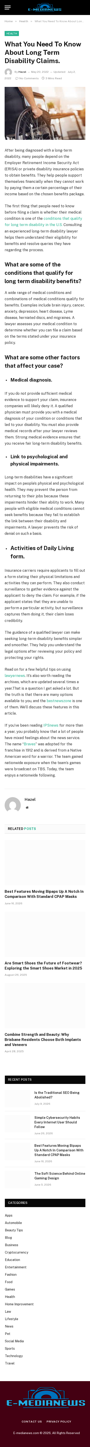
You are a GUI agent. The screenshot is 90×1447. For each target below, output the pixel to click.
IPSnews (50, 725)
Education (12, 1260)
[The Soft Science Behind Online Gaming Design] (17, 1179)
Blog (8, 1237)
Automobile (13, 1223)
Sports (10, 1348)
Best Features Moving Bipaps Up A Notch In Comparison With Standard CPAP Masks (59, 1150)
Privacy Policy (59, 1421)
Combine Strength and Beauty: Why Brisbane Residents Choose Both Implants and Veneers (43, 1039)
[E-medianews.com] (45, 7)
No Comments (29, 78)
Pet (7, 1334)
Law (8, 1311)
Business (11, 1245)
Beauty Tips (14, 1230)
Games (10, 1289)
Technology (14, 1356)
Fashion (11, 1274)
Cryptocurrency (16, 1252)
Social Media (14, 1341)
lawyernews (15, 675)
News (9, 1326)
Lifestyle (11, 1319)
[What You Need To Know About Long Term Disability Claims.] (45, 113)
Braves (30, 744)
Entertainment (16, 1267)
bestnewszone (59, 701)
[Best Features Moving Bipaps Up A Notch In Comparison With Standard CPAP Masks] (45, 863)
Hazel (22, 71)
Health (11, 33)
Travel (10, 1363)
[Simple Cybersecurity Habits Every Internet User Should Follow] (17, 1123)
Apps (8, 1215)
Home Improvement (19, 1304)
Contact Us (32, 1421)
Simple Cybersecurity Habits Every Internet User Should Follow (57, 1122)
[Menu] (8, 7)
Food (8, 1282)
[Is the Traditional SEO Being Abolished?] (17, 1098)
